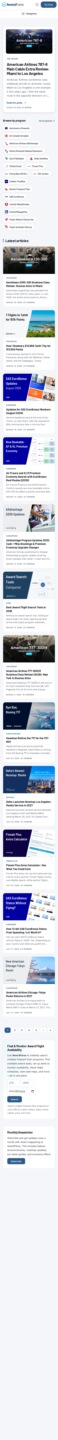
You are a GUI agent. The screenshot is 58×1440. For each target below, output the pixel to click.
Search (14, 1099)
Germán (28, 107)
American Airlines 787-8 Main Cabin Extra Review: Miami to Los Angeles (28, 69)
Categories (31, 13)
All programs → (47, 120)
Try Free (48, 4)
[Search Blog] (37, 4)
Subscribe (16, 1161)
